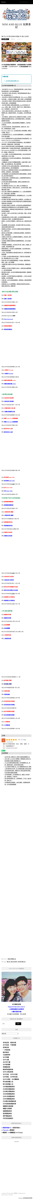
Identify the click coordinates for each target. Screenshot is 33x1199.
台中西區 (6, 1077)
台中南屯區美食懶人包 (12, 81)
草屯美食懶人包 (8, 1081)
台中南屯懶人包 (21, 961)
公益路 (13, 484)
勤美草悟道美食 (8, 1069)
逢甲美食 (6, 1052)
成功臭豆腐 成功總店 (9, 704)
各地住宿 (6, 1042)
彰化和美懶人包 (8, 1084)
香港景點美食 (7, 1113)
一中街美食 (6, 1050)
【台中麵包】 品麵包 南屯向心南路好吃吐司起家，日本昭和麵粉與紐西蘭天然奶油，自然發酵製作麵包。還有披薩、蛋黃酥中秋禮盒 (16, 118)
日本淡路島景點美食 (9, 1104)
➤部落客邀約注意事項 (16, 1009)
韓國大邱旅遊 (7, 1108)
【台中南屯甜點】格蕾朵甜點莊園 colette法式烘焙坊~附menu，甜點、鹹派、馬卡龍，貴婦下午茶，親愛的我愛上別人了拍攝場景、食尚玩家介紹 (16, 107)
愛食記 (12, 1130)
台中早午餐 (6, 1062)
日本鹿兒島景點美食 (9, 1101)
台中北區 (6, 1074)
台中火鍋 (6, 1059)
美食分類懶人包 (5, 39)
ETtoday (20, 1132)
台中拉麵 (6, 1057)
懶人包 (8, 961)
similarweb (16, 1141)
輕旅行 (5, 1132)
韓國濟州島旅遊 (8, 1106)
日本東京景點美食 (9, 1091)
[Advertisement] (16, 348)
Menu (4, 2)
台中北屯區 (14, 1074)
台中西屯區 (14, 1077)
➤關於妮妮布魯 (16, 1011)
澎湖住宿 (6, 1047)
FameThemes (10, 1194)
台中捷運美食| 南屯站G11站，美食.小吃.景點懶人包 (15, 185)
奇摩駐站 (12, 1132)
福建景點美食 (7, 1111)
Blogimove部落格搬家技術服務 (25, 1198)
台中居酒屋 (6, 1064)
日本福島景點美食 (9, 1086)
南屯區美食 (7, 64)
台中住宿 (6, 1045)
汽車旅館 (13, 1045)
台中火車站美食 (8, 1072)
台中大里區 (6, 1079)
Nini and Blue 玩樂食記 (16, 26)
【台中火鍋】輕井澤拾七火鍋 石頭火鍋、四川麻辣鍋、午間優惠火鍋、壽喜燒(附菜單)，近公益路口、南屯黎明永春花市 (16, 113)
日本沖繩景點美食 (9, 1099)
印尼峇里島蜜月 (8, 1118)
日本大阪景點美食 (9, 1096)
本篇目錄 (5, 76)
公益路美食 (6, 1055)
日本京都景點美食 (9, 1094)
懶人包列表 (14, 961)
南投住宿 (13, 1042)
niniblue (13, 39)
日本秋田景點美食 (9, 1089)
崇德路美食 (6, 1067)
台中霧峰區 (15, 1079)
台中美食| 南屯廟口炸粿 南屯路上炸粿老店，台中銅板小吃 (16, 199)
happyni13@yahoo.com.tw (16, 1007)
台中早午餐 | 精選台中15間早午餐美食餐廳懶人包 (17, 757)
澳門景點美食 (7, 1116)
